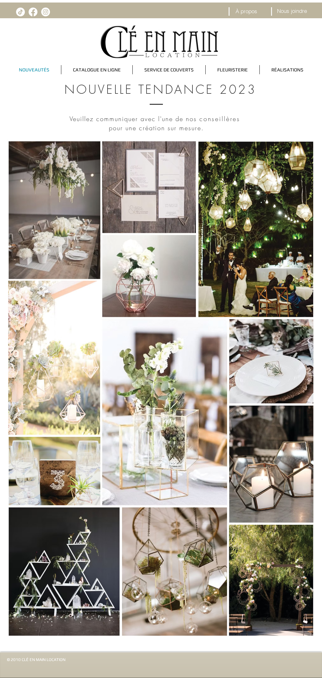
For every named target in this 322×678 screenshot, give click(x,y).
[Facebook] (33, 12)
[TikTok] (20, 12)
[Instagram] (45, 12)
